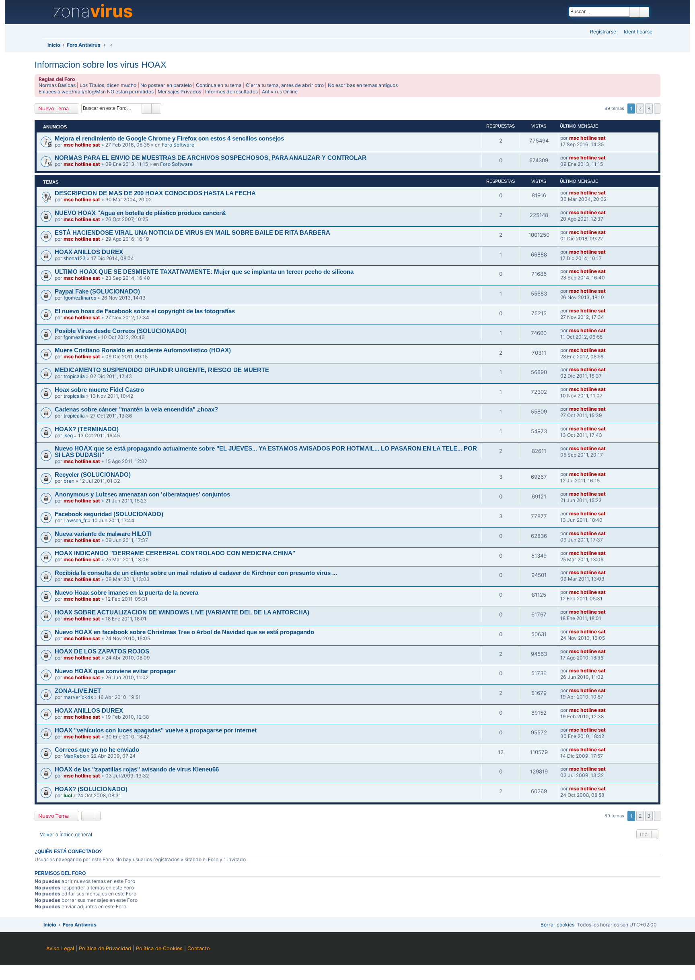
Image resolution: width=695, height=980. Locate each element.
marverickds (78, 697)
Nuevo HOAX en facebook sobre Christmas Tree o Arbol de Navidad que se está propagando (184, 632)
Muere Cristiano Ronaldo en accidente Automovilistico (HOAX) (143, 350)
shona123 (75, 258)
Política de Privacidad (105, 948)
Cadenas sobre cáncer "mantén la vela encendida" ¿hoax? (136, 409)
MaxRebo (75, 756)
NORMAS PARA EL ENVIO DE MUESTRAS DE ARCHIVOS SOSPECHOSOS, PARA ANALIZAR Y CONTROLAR (210, 158)
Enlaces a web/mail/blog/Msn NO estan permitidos (96, 92)
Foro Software (178, 145)
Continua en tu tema (219, 85)
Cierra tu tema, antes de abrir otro (285, 85)
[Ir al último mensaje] (609, 138)
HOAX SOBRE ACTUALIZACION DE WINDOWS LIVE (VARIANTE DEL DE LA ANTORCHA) (182, 612)
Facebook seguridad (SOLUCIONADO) (109, 514)
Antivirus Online (280, 92)
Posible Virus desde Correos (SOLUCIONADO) (121, 331)
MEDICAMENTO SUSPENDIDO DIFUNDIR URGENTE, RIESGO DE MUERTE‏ (162, 370)
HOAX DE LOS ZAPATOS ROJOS (102, 651)
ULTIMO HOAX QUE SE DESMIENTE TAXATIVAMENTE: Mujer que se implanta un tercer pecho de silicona (204, 272)
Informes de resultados (231, 92)
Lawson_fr (75, 520)
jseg (68, 435)
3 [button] (649, 108)
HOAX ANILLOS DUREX (89, 252)
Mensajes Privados (179, 92)
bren (69, 481)
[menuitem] (635, 32)
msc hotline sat (82, 145)
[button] (657, 108)
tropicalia (74, 376)
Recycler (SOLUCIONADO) (93, 474)
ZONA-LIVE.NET (78, 691)
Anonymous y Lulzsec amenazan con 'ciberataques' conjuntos (142, 494)
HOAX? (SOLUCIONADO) (91, 789)
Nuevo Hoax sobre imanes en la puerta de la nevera (126, 592)
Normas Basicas (57, 85)
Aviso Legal (60, 948)
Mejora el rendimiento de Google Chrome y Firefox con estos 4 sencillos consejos (169, 138)
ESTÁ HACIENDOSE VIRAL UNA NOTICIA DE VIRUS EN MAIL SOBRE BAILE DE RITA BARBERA (192, 232)
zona (92, 11)
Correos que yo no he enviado (97, 749)
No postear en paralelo (166, 85)
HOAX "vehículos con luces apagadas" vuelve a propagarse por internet (156, 730)
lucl (68, 795)
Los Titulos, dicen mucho (108, 85)
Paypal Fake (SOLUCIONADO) (97, 291)
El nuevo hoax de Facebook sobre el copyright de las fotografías (145, 311)
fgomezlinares (80, 298)
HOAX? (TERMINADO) (87, 429)
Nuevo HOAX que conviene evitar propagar (115, 671)
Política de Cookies (159, 948)
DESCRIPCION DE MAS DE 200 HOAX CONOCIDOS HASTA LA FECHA (155, 193)
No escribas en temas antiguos (363, 85)
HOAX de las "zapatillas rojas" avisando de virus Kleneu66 (137, 769)
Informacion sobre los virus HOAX (101, 65)
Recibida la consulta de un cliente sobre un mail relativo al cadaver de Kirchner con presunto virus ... (196, 573)
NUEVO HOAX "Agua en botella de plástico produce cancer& (140, 213)
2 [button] (640, 108)
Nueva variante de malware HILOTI (103, 534)
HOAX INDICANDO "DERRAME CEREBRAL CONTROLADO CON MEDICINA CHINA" (175, 553)
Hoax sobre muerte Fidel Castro (99, 390)
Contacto (198, 948)
